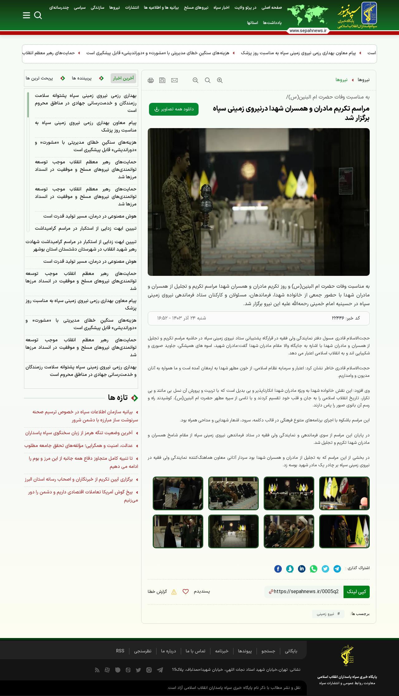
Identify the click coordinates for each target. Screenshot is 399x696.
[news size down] (195, 80)
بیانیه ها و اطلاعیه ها (161, 8)
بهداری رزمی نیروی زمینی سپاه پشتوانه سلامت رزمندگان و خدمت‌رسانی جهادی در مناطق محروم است (86, 103)
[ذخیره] (162, 80)
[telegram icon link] (160, 670)
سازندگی (97, 8)
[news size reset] (206, 80)
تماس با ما (195, 651)
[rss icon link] (97, 670)
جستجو (268, 651)
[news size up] (219, 80)
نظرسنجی (142, 651)
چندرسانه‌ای (59, 8)
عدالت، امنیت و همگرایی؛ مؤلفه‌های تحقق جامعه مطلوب (79, 445)
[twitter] (325, 569)
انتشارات (132, 8)
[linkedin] (313, 569)
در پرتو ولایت (245, 8)
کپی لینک (356, 592)
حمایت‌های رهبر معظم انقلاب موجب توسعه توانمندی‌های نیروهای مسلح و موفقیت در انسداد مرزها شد (86, 170)
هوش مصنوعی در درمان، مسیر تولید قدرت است (90, 216)
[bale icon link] (118, 670)
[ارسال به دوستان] (174, 80)
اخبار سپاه (221, 8)
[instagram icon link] (149, 670)
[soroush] (290, 569)
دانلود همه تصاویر (177, 109)
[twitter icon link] (138, 670)
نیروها (114, 8)
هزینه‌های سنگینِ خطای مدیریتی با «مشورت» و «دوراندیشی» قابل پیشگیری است (253, 53)
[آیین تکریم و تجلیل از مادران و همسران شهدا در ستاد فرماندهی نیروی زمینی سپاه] (344, 493)
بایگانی (291, 651)
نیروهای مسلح (196, 8)
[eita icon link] (128, 670)
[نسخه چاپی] (151, 80)
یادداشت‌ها (272, 23)
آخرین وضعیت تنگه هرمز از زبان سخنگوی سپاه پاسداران (79, 433)
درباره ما (168, 651)
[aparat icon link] (107, 670)
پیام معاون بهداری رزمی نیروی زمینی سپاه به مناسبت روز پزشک (86, 126)
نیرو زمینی (325, 614)
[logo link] (353, 15)
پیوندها (245, 651)
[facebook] (278, 569)
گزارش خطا (158, 591)
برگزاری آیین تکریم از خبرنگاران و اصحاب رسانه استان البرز (79, 479)
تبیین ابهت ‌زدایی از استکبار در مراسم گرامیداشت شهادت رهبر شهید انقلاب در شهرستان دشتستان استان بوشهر (81, 245)
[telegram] (337, 569)
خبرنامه (221, 651)
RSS (120, 651)
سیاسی (80, 8)
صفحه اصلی (272, 8)
